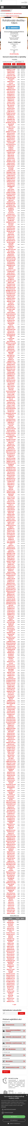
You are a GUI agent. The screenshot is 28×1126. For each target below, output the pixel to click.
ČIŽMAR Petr (11, 725)
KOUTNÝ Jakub (11, 696)
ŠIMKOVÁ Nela (10, 778)
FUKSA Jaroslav (11, 501)
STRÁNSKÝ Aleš (11, 205)
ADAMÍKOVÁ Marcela (11, 698)
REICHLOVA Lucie (11, 369)
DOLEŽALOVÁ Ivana (11, 433)
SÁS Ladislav (11, 251)
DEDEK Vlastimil (11, 775)
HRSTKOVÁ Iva (11, 755)
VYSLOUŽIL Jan (11, 689)
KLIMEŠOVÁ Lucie (10, 978)
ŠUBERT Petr (11, 777)
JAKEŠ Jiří (11, 488)
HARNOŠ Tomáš (11, 285)
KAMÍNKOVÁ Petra (11, 222)
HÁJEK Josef (11, 486)
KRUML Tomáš (10, 498)
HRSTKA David (11, 472)
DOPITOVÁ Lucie (11, 517)
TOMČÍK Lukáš (11, 344)
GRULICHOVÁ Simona (11, 324)
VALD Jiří (11, 425)
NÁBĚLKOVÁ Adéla (11, 728)
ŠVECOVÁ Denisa (11, 893)
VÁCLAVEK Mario (11, 875)
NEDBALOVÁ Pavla (10, 742)
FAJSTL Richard (11, 386)
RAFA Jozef (10, 1000)
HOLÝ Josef (11, 907)
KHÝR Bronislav (11, 108)
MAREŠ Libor (11, 564)
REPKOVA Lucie (11, 772)
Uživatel (23, 7)
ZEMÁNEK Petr (11, 375)
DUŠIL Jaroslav (11, 236)
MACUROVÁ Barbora (11, 124)
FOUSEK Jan (11, 130)
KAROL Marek (10, 296)
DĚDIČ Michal (11, 304)
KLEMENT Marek (10, 977)
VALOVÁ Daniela (11, 289)
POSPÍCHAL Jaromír (11, 784)
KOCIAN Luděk (11, 911)
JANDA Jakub (11, 234)
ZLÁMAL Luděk (11, 563)
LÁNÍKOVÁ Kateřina (11, 761)
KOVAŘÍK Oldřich (10, 981)
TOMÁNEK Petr (11, 580)
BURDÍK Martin (11, 846)
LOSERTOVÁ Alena (11, 432)
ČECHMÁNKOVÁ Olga (11, 336)
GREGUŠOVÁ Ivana (11, 602)
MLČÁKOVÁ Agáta (10, 588)
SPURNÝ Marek (11, 455)
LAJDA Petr (11, 545)
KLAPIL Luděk (11, 394)
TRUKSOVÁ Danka (10, 174)
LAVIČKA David (11, 214)
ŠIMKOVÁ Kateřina (11, 872)
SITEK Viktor (11, 694)
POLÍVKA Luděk (11, 309)
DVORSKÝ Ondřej (11, 257)
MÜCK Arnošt (11, 331)
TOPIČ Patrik (10, 927)
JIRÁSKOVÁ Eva (11, 592)
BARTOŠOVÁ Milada (11, 885)
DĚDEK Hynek (11, 349)
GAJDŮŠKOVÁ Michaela (10, 962)
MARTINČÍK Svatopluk (11, 670)
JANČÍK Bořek (11, 237)
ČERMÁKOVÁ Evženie (11, 891)
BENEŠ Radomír (11, 135)
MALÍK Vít (10, 268)
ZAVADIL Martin (10, 934)
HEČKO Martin (11, 191)
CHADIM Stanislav (10, 973)
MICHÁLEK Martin (10, 240)
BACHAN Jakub (11, 810)
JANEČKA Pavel (11, 675)
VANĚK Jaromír (11, 861)
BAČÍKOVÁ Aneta (11, 739)
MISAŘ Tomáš (10, 988)
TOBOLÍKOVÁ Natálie (11, 792)
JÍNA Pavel (10, 200)
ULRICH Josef (11, 905)
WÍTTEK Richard (11, 666)
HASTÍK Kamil (11, 383)
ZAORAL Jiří (11, 232)
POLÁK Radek (11, 142)
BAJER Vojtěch (10, 946)
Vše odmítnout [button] (14, 1120)
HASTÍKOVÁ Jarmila (11, 206)
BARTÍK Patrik (10, 332)
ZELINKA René (10, 516)
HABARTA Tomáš (11, 69)
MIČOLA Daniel (11, 133)
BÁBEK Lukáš (10, 943)
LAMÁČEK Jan (11, 415)
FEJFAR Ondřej (10, 72)
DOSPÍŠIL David (11, 711)
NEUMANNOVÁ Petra (11, 788)
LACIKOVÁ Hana (11, 396)
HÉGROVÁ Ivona (11, 661)
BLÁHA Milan (11, 424)
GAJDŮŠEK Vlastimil (11, 603)
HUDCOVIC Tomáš (10, 270)
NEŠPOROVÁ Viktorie (11, 828)
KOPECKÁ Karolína (10, 585)
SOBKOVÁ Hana (11, 733)
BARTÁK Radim (11, 219)
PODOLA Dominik (10, 745)
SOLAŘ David (11, 866)
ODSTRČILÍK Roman (11, 470)
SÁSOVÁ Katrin (11, 300)
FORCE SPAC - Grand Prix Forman (14, 1043)
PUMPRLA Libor (11, 723)
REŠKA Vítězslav (11, 449)
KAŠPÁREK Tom (11, 195)
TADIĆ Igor (11, 128)
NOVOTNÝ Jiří (10, 166)
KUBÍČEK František (11, 896)
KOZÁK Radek (10, 372)
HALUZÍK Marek (11, 341)
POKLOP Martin (11, 92)
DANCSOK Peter (11, 760)
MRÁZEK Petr (11, 807)
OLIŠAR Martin (11, 813)
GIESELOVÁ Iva (11, 110)
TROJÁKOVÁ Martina (11, 210)
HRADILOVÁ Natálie (11, 836)
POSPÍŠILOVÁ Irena (11, 292)
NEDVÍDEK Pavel (11, 555)
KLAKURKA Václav (11, 295)
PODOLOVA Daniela (11, 782)
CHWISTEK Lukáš (11, 75)
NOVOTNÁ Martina (10, 996)
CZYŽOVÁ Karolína (11, 720)
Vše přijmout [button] (14, 1116)
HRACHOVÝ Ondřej (11, 802)
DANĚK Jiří (10, 149)
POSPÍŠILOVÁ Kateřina (11, 247)
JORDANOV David (11, 460)
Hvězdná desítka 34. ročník (12, 1067)
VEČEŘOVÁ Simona (11, 525)
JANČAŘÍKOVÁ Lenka (10, 187)
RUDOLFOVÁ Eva (11, 712)
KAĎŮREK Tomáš (11, 553)
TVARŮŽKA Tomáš (10, 363)
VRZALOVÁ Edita (11, 475)
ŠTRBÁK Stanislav (10, 113)
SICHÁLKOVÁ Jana (10, 419)
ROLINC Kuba (11, 693)
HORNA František (10, 192)
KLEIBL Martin (10, 111)
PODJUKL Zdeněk (11, 599)
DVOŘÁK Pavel (11, 96)
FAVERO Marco (11, 610)
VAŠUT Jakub (11, 189)
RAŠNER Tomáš (11, 370)
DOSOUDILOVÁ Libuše (11, 868)
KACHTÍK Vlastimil (10, 678)
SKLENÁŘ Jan (11, 651)
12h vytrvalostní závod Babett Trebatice (13, 1030)
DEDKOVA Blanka (11, 548)
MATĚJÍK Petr (11, 279)
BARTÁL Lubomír (11, 683)
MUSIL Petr (10, 989)
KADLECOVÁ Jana (10, 975)
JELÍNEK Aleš (11, 220)
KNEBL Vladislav (11, 913)
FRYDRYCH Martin (10, 177)
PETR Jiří (11, 83)
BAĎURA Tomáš (11, 301)
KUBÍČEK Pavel (10, 608)
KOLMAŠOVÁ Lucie (11, 450)
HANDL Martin (11, 273)
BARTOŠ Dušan (11, 315)
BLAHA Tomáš (10, 102)
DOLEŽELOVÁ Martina (11, 357)
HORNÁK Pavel (11, 714)
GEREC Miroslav (11, 842)
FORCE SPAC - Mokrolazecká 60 (13, 1037)
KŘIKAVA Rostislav (11, 591)
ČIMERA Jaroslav (11, 503)
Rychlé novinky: (5, 10)
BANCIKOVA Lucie (10, 367)
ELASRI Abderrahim (11, 77)
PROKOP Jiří (10, 944)
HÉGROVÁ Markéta (11, 643)
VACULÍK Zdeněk (11, 260)
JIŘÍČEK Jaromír (11, 530)
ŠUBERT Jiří (11, 825)
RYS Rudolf (11, 796)
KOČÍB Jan (10, 147)
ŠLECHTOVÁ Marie (10, 847)
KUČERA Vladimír (11, 164)
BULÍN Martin (10, 952)
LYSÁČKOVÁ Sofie (11, 644)
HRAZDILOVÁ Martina (11, 635)
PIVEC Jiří (11, 311)
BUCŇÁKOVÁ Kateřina (11, 879)
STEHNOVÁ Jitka (11, 780)
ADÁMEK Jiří (11, 654)
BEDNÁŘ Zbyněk (11, 632)
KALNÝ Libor (11, 326)
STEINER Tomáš (11, 84)
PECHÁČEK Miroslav (11, 887)
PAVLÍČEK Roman (11, 293)
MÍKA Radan (11, 388)
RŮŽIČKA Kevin (11, 652)
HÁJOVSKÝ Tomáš (11, 763)
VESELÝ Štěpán (11, 377)
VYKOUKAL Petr (11, 597)
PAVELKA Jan (11, 107)
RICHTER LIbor (10, 628)
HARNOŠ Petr (11, 100)
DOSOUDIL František (11, 168)
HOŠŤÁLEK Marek (11, 334)
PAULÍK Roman (11, 74)
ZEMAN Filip (11, 447)
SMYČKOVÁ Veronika (10, 924)
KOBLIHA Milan (11, 786)
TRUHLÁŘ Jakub (11, 536)
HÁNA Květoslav (11, 910)
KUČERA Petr (11, 116)
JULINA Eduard (11, 611)
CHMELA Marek (11, 175)
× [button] (26, 1095)
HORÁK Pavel (11, 346)
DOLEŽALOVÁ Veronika (11, 417)
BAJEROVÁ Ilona (11, 852)
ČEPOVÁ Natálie (11, 957)
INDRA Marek (11, 347)
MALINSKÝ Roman (10, 637)
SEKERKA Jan (11, 359)
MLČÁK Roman (11, 831)
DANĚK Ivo (10, 921)
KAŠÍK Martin (11, 422)
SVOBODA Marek (11, 97)
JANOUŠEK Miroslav (11, 287)
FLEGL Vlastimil (11, 121)
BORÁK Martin (11, 94)
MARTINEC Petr (11, 355)
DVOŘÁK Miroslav (10, 960)
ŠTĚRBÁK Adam (11, 730)
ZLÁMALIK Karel (11, 547)
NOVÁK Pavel (11, 411)
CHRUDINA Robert (11, 150)
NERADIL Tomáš (11, 160)
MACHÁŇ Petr (10, 986)
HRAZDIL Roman (11, 665)
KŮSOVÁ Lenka (11, 239)
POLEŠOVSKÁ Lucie (11, 589)
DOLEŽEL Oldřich (11, 749)
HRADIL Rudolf (11, 163)
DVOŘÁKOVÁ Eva (11, 717)
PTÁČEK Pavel (11, 477)
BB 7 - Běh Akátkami (11, 1049)
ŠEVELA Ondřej (11, 572)
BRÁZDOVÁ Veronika (11, 494)
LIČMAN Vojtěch (10, 984)
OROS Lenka (11, 753)
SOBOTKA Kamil (11, 276)
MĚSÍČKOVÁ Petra (10, 478)
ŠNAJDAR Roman (11, 491)
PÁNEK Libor (11, 859)
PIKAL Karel (11, 902)
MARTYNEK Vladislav (11, 353)
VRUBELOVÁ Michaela (11, 624)
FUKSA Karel (11, 904)
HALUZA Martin (11, 392)
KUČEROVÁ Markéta (11, 849)
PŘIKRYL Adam (11, 519)
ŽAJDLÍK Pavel (10, 99)
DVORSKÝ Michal (11, 858)
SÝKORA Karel (10, 674)
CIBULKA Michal (10, 954)
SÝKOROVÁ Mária (11, 274)
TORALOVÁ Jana (11, 509)
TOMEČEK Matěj (11, 649)
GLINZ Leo (11, 505)
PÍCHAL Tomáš (11, 405)
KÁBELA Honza (11, 139)
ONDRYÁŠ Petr (11, 484)
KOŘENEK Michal (11, 374)
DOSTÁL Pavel (10, 805)
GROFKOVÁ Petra (11, 706)
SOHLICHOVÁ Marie (11, 391)
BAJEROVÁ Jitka (11, 734)
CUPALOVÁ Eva (10, 956)
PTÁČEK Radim (11, 435)
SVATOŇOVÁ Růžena (11, 618)
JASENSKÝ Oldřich (10, 298)
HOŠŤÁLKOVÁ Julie (11, 888)
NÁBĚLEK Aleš (11, 551)
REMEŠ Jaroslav (10, 1001)
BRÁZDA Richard (10, 951)
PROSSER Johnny (11, 381)
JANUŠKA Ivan (10, 444)
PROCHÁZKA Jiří (11, 795)
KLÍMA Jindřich (11, 613)
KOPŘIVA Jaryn (11, 262)
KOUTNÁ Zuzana (11, 366)
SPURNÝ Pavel (10, 481)
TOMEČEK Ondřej (11, 641)
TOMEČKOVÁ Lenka (11, 463)
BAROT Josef (11, 153)
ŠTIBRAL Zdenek (11, 578)
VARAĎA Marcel (11, 790)
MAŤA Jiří (11, 489)
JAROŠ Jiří (11, 605)
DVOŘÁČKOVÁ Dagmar (10, 822)
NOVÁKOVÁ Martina (10, 993)
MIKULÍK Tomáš (11, 317)
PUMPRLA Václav (11, 180)
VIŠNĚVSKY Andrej (10, 89)
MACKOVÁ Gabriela (11, 841)
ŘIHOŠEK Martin (11, 596)
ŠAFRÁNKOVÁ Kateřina (10, 941)
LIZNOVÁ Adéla (11, 709)
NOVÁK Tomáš (10, 991)
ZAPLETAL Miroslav (11, 259)
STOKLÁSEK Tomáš (11, 281)
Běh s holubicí (9, 1061)
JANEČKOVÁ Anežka (11, 882)
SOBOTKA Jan (10, 586)
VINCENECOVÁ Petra (10, 930)
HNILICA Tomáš (10, 969)
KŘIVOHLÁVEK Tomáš (10, 79)
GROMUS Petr (10, 965)
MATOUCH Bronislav (11, 224)
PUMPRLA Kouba (11, 764)
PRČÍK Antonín (10, 998)
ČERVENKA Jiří (10, 959)
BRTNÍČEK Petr (11, 528)
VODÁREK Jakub (11, 138)
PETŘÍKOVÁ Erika (11, 808)
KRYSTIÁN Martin (11, 307)
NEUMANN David (11, 702)
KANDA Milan (11, 727)
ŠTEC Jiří (11, 399)
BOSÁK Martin (11, 626)
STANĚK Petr (11, 456)
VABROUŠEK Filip (11, 86)
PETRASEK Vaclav (11, 284)
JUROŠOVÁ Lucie (11, 506)
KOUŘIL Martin (11, 607)
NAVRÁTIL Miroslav (11, 249)
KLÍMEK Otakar (11, 750)
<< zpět (14, 1004)
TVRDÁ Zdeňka (11, 908)
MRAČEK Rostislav (10, 830)
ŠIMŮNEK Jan (11, 88)
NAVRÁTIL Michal (11, 561)
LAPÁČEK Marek (10, 983)
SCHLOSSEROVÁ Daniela (11, 630)
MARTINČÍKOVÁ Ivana (11, 543)
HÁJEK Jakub (11, 278)
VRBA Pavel (11, 442)
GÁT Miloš (10, 758)
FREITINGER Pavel (11, 812)
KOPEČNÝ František (11, 574)
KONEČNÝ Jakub (11, 202)
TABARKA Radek (11, 152)
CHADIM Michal (11, 263)
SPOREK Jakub (10, 271)
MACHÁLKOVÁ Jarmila (10, 798)
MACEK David (11, 744)
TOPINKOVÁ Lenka (11, 469)
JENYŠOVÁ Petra (11, 229)
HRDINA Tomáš (11, 185)
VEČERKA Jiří (11, 539)
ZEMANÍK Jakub (11, 71)
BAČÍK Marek (11, 738)
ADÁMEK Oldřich (11, 397)
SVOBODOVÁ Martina (11, 639)
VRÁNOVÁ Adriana (11, 844)
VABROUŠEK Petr (11, 178)
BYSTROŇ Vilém (11, 622)
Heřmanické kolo (10, 1024)
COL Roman (11, 212)
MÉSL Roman (11, 523)
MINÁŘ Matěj (11, 620)
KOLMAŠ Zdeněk (11, 480)
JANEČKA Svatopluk (11, 131)
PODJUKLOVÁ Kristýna (11, 658)
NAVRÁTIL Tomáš (11, 141)
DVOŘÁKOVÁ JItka (10, 680)
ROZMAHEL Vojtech (11, 122)
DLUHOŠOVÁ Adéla (11, 722)
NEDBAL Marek (11, 364)
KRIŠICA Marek (11, 81)
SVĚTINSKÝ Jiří (10, 118)
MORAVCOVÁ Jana (10, 600)
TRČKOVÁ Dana (11, 855)
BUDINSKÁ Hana (11, 835)
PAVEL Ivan (11, 741)
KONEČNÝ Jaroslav (10, 682)
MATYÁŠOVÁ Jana (10, 400)
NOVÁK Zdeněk (11, 242)
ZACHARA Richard (10, 766)
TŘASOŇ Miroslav (10, 329)
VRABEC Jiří (11, 267)
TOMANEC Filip (10, 939)
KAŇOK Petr (11, 577)
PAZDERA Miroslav (11, 203)
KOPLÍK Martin (11, 183)
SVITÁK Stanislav (11, 441)
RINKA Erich (11, 833)
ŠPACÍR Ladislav (11, 430)
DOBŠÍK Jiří (11, 208)
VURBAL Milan (10, 686)
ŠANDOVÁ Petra (11, 824)
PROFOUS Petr (11, 815)
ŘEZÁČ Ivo (10, 900)
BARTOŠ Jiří (11, 731)
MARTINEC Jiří (10, 876)
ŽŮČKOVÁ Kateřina (11, 520)
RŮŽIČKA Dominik (10, 380)
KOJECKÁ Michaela (10, 863)
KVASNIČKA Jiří (11, 559)
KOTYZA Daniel (11, 103)
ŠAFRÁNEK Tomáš (11, 172)
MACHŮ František (10, 458)
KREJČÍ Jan (10, 716)
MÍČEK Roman (10, 385)
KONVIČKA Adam (11, 228)
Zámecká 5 (8, 1055)
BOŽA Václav (11, 318)
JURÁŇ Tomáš (10, 522)
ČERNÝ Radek (11, 427)
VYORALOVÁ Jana (10, 933)
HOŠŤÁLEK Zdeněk (10, 971)
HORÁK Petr (11, 538)
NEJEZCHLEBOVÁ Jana (11, 704)
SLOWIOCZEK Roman (11, 339)
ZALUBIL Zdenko (11, 127)
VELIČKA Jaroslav (11, 873)
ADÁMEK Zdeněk (11, 688)
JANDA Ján (10, 677)
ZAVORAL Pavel (11, 685)
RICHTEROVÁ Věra (10, 719)
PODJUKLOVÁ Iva (11, 747)
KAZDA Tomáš (10, 531)
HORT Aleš (11, 616)
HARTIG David (10, 158)
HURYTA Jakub (11, 312)
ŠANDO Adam (10, 556)
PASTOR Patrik (11, 91)
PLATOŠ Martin (11, 534)
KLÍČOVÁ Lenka (11, 853)
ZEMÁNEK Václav (11, 838)
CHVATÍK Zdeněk (11, 403)
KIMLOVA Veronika (11, 452)
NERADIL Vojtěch (11, 136)
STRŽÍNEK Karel (11, 819)
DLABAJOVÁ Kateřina (11, 465)
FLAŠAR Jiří (11, 303)
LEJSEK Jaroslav (11, 402)
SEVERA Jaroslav (11, 773)
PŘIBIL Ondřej (10, 752)
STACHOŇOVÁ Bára (11, 408)
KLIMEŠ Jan (11, 527)
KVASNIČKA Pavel (11, 768)
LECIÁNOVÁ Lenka (10, 894)
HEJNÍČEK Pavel (11, 614)
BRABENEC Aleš (11, 119)
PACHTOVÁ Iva (11, 378)
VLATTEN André (11, 541)
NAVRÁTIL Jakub (11, 445)
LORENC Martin (11, 217)
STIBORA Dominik (10, 708)
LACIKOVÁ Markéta (11, 314)
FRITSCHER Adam (11, 351)
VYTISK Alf (11, 660)
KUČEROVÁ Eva (11, 255)
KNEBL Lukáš (11, 756)
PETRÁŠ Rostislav (11, 161)
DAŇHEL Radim (11, 514)
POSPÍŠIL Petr (10, 306)
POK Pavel (10, 550)
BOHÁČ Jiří (11, 655)
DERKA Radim (11, 157)
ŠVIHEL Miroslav (11, 533)
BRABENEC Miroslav (11, 290)
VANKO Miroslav (11, 114)
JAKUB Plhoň (11, 254)
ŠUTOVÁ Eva (11, 500)
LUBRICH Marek (11, 170)
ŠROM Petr (11, 570)
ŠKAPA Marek (11, 155)
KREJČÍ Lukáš (11, 282)
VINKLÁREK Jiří (10, 508)
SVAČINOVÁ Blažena (11, 770)
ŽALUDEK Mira (10, 410)
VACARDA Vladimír (11, 194)
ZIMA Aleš (10, 389)
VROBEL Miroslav (11, 231)
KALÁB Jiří (10, 870)
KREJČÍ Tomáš (11, 328)
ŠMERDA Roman (11, 583)
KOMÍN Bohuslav (11, 407)
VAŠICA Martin (11, 483)
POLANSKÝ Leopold (11, 648)
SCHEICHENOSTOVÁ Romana (11, 437)
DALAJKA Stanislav (11, 439)
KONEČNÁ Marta (11, 839)
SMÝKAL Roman (11, 473)
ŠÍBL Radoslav (10, 105)
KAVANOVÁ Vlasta (10, 467)
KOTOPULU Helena (11, 215)
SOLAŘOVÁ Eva (11, 818)
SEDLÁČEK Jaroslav (11, 420)
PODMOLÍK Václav (10, 736)
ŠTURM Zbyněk (11, 646)
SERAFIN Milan (10, 922)
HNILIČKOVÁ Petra (11, 801)
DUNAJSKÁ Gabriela (11, 413)
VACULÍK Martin (11, 453)
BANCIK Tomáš (11, 566)
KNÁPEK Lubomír (11, 461)
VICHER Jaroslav (11, 320)
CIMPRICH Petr (11, 361)
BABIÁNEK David (11, 265)
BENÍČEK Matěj (10, 949)
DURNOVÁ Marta (11, 575)
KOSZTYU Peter (11, 980)
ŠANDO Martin (11, 558)
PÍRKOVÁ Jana (10, 322)
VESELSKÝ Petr (10, 928)
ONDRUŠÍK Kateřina (11, 244)
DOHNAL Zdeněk (11, 197)
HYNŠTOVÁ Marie (11, 567)
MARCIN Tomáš (11, 672)
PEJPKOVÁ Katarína (10, 936)
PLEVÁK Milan (11, 146)
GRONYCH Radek (11, 492)
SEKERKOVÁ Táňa (11, 691)
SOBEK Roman (10, 511)
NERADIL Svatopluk (11, 343)
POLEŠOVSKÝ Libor (11, 668)
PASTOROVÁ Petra (11, 144)
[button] (14, 1123)
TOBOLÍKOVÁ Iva (11, 881)
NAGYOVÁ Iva (10, 948)
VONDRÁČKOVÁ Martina (11, 898)
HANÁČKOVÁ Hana (10, 967)
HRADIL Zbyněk (11, 252)
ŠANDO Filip (11, 512)
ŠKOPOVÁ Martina (11, 816)
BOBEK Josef (11, 569)
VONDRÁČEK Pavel (10, 804)
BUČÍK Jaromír (10, 581)
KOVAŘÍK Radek (11, 198)
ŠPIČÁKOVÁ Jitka (11, 181)
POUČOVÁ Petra (11, 226)
